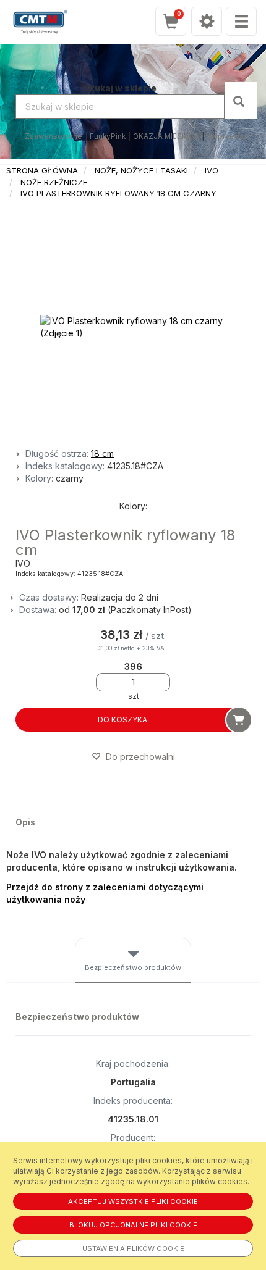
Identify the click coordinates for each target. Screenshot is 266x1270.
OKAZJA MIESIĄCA (166, 136)
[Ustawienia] (206, 21)
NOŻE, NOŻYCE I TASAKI (141, 170)
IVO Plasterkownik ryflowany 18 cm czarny (118, 193)
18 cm (102, 453)
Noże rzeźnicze (53, 182)
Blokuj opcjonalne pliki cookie (133, 1225)
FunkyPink (108, 136)
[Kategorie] (241, 21)
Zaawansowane (53, 136)
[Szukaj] (240, 100)
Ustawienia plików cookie (133, 1248)
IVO (211, 170)
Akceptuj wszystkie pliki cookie (133, 1201)
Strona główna (42, 170)
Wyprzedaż (227, 136)
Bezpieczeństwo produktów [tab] (133, 967)
